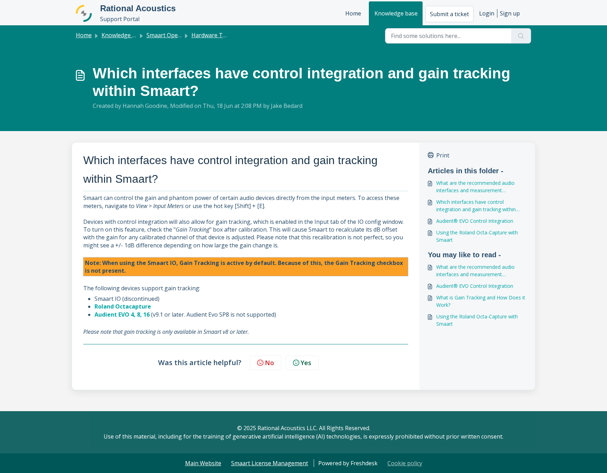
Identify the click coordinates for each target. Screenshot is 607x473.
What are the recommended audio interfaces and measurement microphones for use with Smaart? (475, 187)
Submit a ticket (449, 14)
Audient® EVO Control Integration (474, 221)
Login (486, 13)
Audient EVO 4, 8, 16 (122, 314)
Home (353, 13)
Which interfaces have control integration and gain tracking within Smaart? (476, 206)
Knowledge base (396, 13)
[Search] (521, 36)
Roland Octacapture (122, 306)
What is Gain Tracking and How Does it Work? (480, 301)
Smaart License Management (269, 463)
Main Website (203, 463)
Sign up (510, 13)
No (269, 362)
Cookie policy (404, 463)
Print (442, 155)
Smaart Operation (170, 35)
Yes (306, 362)
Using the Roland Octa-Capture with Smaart (477, 236)
